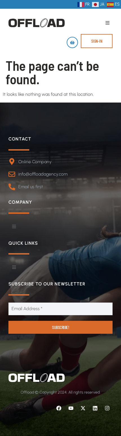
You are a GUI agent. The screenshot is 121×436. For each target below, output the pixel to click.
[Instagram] (107, 408)
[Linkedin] (95, 408)
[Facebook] (58, 408)
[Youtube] (71, 408)
